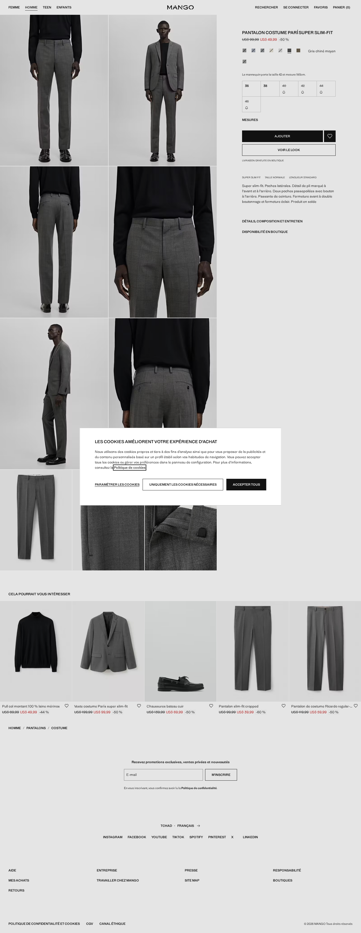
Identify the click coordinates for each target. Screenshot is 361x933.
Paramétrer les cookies (117, 484)
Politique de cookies (130, 467)
